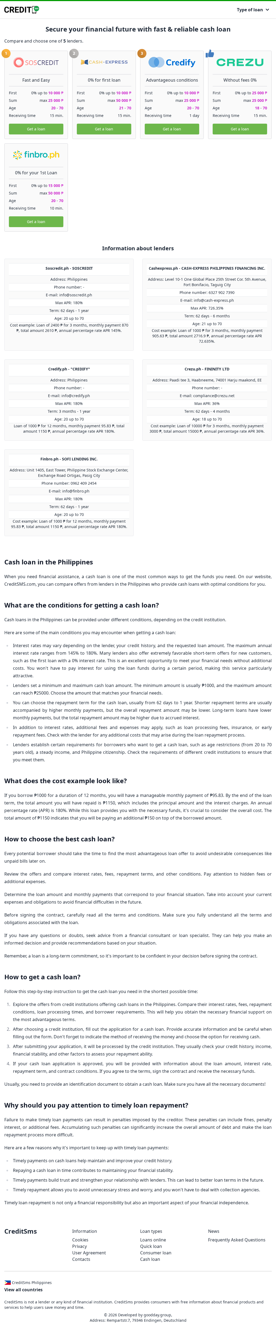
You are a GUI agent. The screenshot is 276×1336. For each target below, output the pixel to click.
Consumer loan (155, 1253)
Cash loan (150, 1259)
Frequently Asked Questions (236, 1240)
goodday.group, (158, 1314)
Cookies (80, 1240)
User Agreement (89, 1253)
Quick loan (151, 1246)
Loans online (153, 1240)
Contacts (81, 1259)
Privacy (79, 1246)
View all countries (23, 1290)
